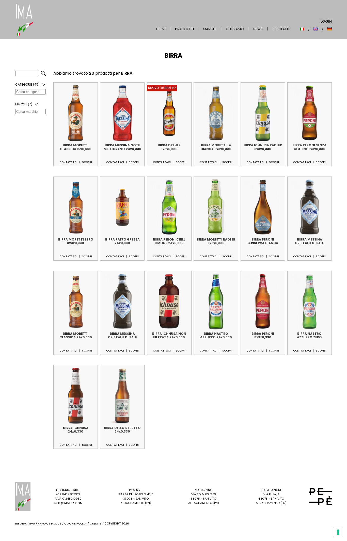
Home (161, 28)
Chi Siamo (235, 28)
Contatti (281, 28)
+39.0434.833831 (68, 490)
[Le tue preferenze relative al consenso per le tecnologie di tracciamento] (338, 532)
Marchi (209, 28)
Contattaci (68, 162)
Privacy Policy (49, 523)
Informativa (25, 523)
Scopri (87, 162)
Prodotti (184, 28)
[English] (315, 28)
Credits (96, 523)
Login (326, 21)
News (258, 28)
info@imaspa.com (68, 503)
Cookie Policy (75, 523)
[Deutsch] (329, 28)
